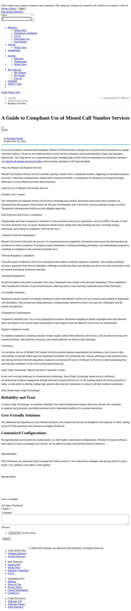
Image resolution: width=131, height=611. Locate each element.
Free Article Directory (12, 11)
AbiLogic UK (15, 601)
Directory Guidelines (18, 570)
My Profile (19, 75)
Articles (11, 44)
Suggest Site (14, 564)
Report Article (110, 97)
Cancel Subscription (18, 590)
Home (4, 92)
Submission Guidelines (25, 33)
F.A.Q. (17, 36)
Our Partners (20, 41)
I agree (21, 8)
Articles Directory (17, 556)
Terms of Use (14, 584)
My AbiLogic (14, 69)
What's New (20, 30)
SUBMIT (12, 81)
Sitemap (12, 581)
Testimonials (14, 50)
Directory (12, 27)
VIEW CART (15, 84)
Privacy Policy (8, 8)
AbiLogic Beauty (16, 604)
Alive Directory (15, 607)
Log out (18, 78)
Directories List (22, 39)
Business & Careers (18, 100)
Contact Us (13, 593)
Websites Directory (17, 553)
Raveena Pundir (15, 138)
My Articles (20, 72)
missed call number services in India (23, 161)
